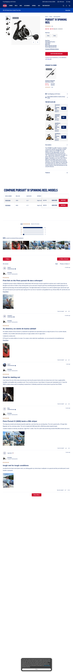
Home (46, 16)
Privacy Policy (47, 665)
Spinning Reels (57, 16)
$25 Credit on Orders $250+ (48, 1)
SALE (39, 5)
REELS (16, 5)
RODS (21, 5)
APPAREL (34, 5)
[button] (33, 42)
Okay (36, 669)
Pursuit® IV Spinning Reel (12, 274)
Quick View (54, 200)
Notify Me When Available (57, 53)
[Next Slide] (69, 245)
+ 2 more (21, 444)
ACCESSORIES (27, 5)
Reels (51, 16)
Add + (63, 108)
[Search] (63, 5)
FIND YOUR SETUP (46, 5)
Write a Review (65, 259)
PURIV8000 (7, 205)
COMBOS (11, 5)
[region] (36, 245)
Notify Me (63, 200)
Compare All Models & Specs (52, 49)
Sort (56, 263)
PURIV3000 (7, 200)
